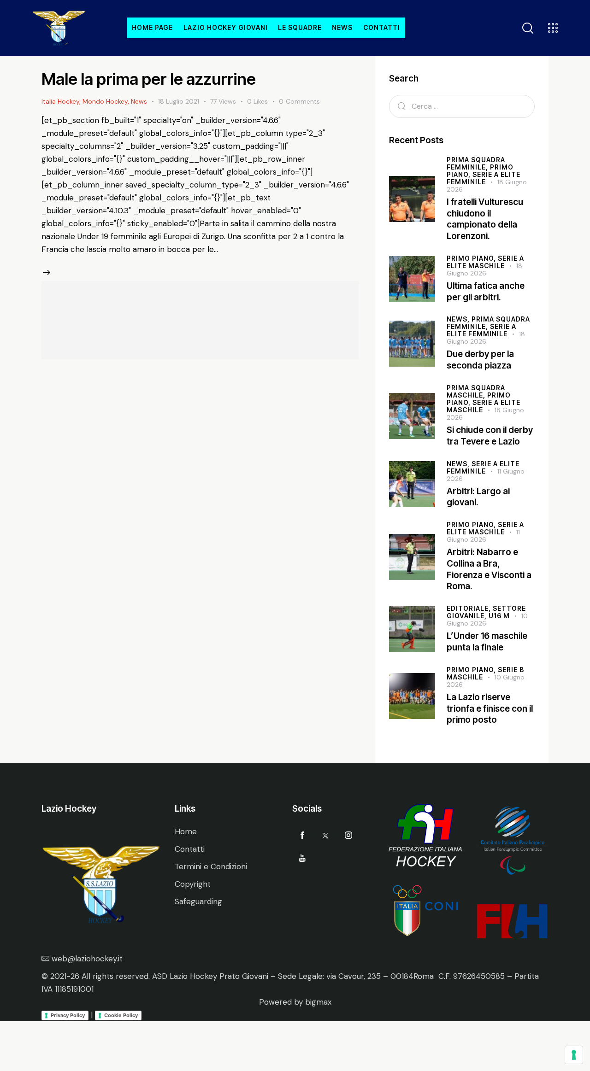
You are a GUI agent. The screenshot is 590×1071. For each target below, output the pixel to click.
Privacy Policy (68, 1015)
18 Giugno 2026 (486, 337)
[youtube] (302, 858)
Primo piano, (472, 258)
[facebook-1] (302, 835)
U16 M (499, 616)
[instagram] (348, 835)
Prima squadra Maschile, (476, 391)
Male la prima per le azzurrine (148, 78)
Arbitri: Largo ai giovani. (478, 497)
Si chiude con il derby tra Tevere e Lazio (490, 436)
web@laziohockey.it (87, 959)
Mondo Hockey (105, 101)
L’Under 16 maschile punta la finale (487, 642)
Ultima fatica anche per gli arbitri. (486, 292)
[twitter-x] (325, 835)
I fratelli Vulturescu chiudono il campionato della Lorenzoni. (485, 219)
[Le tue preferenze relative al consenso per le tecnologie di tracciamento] (574, 1055)
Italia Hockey (60, 101)
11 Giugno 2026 (483, 536)
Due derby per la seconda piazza (480, 360)
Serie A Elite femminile (483, 178)
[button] (263, 101)
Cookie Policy (121, 1015)
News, (459, 319)
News (139, 101)
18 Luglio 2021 (178, 101)
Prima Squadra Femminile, (476, 163)
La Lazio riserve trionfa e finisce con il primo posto (490, 708)
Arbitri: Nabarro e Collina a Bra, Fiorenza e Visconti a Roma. (489, 569)
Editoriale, (470, 608)
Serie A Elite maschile (483, 406)
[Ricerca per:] (462, 106)
